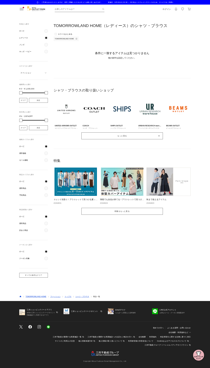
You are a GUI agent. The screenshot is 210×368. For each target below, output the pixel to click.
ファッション (55, 297)
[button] (33, 31)
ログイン (167, 9)
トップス (68, 297)
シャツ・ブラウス (82, 297)
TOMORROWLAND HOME (36, 297)
